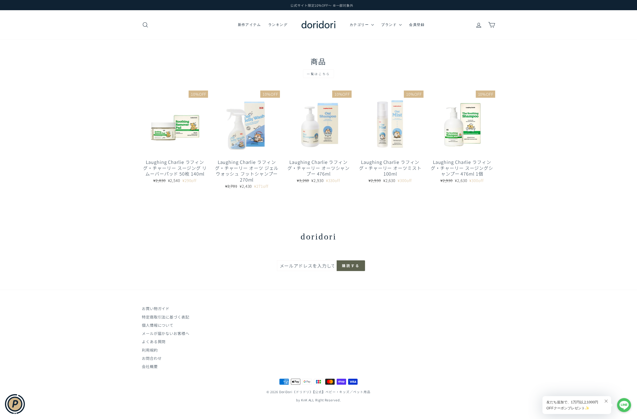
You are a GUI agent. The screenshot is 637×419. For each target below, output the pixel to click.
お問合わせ (152, 358)
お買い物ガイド (155, 308)
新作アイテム (249, 24)
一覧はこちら (318, 74)
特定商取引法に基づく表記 (165, 317)
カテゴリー (360, 24)
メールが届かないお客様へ (165, 333)
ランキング (277, 24)
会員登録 (417, 24)
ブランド (389, 24)
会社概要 (150, 366)
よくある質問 (153, 341)
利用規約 (150, 350)
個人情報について (157, 325)
